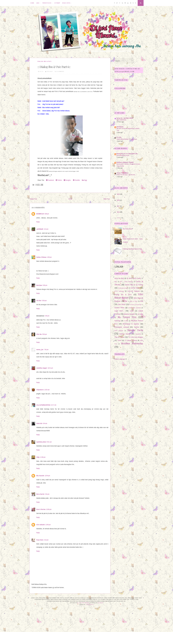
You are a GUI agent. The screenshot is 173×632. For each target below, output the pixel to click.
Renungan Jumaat (121, 327)
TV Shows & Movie (131, 340)
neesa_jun (39, 349)
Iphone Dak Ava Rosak (123, 155)
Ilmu (37, 3)
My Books (140, 314)
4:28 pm (49, 257)
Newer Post (33, 199)
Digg (85, 180)
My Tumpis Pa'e (127, 317)
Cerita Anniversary (123, 288)
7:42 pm (46, 349)
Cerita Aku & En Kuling (134, 284)
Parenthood (46, 3)
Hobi (126, 301)
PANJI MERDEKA (121, 120)
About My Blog (119, 278)
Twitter (59, 180)
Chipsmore (40, 390)
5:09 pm (44, 300)
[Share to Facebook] (42, 185)
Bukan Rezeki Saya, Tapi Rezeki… (126, 175)
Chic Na (39, 334)
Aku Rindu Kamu (127, 229)
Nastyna (39, 285)
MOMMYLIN (40, 214)
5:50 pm (44, 334)
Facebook (51, 180)
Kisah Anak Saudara (134, 308)
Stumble (77, 180)
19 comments (60, 71)
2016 (118, 212)
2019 (118, 194)
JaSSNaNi (39, 229)
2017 (118, 206)
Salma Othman (41, 257)
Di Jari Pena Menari (83, 602)
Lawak (131, 311)
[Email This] (36, 185)
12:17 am (53, 405)
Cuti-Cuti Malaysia (134, 291)
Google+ (68, 180)
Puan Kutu (39, 540)
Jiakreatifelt (90, 604)
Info (141, 301)
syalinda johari (41, 442)
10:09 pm (48, 509)
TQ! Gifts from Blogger (135, 337)
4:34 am (45, 423)
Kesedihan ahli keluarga (135, 304)
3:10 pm (46, 540)
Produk (126, 321)
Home (32, 3)
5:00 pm (45, 285)
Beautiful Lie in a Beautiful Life (127, 154)
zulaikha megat (41, 368)
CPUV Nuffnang (119, 291)
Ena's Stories (41, 509)
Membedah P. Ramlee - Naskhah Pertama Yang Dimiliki (128, 165)
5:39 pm (47, 316)
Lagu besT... (119, 310)
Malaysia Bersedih (129, 314)
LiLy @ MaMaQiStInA (43, 405)
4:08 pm (46, 214)
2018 (118, 200)
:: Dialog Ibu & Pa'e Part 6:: (54, 67)
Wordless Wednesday (132, 343)
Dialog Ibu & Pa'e (44, 61)
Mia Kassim (40, 475)
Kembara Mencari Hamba (125, 162)
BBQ (115, 282)
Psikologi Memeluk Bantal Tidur (132, 249)
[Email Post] (33, 184)
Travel (119, 340)
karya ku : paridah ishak (125, 118)
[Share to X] (40, 185)
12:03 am (47, 390)
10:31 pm (50, 368)
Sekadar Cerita (135, 330)
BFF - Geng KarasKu (126, 282)
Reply (38, 222)
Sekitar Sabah (125, 334)
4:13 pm (46, 229)
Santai (136, 327)
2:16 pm (47, 494)
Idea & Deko (133, 301)
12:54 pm (47, 475)
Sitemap (57, 3)
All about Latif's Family (134, 278)
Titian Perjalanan (122, 173)
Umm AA (39, 423)
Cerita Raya (135, 288)
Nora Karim (40, 494)
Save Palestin (118, 331)
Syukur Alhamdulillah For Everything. (127, 139)
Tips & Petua (119, 337)
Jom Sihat (121, 304)
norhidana (120, 127)
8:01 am (49, 442)
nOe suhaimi (40, 524)
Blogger (100, 602)
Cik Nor (38, 300)
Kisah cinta (66, 3)
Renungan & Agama (131, 323)
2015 (118, 218)
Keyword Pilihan (119, 308)
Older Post (106, 199)
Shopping (138, 334)
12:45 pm (42, 457)
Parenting (117, 321)
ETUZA (119, 137)
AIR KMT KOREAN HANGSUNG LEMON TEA (128, 129)
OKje (38, 457)
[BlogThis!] (38, 185)
